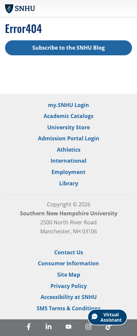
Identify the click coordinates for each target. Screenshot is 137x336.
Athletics (68, 149)
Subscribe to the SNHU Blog (68, 47)
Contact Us (68, 252)
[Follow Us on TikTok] (108, 327)
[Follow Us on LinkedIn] (48, 327)
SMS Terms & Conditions (69, 308)
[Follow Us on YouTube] (68, 327)
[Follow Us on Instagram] (88, 327)
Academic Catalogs (68, 116)
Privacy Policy (69, 286)
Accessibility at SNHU (69, 297)
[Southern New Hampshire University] (20, 8)
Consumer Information (68, 263)
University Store (68, 127)
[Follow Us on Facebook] (28, 327)
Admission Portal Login (68, 138)
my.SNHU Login (68, 105)
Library (68, 183)
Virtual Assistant (111, 317)
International (68, 160)
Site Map (68, 274)
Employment (68, 172)
